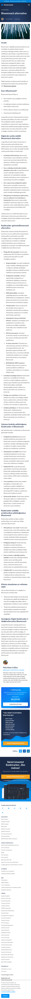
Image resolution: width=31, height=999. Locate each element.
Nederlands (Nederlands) (7, 910)
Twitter (20, 808)
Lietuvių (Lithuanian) (6, 944)
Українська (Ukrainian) (7, 957)
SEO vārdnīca (4, 855)
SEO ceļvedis (4, 857)
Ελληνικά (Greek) (5, 932)
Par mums (3, 971)
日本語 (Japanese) (6, 908)
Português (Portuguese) (7, 915)
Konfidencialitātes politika (8, 873)
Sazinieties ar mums (6, 969)
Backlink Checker (5, 829)
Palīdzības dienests (6, 890)
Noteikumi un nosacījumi (7, 871)
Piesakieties (4, 880)
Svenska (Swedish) (6, 918)
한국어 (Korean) (5, 959)
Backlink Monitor (5, 831)
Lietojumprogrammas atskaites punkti (11, 887)
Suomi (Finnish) (5, 937)
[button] (29, 4)
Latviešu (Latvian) (5, 947)
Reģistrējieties (5, 882)
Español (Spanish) (5, 901)
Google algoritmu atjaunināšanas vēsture (12, 864)
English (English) (5, 896)
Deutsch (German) (6, 898)
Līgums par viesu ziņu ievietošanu (9, 862)
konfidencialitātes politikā (8, 992)
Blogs (2, 852)
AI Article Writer (5, 836)
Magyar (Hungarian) (6, 940)
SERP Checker (5, 824)
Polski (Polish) (5, 913)
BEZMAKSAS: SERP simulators (9, 838)
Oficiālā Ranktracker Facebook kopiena (14, 808)
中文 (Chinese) (5, 923)
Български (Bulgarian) (7, 925)
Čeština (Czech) (5, 927)
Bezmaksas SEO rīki (6, 859)
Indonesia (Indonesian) (7, 942)
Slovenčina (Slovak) (6, 952)
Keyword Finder (5, 821)
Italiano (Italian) (5, 905)
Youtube (8, 808)
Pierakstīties (7, 780)
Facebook (2, 808)
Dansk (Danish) (5, 930)
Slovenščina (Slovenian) (7, 954)
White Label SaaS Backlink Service (10, 845)
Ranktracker (7, 5)
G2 (2, 812)
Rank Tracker (4, 819)
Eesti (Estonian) (5, 935)
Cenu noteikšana (5, 885)
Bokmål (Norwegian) (6, 962)
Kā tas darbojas (5, 847)
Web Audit (4, 826)
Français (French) (5, 903)
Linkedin (26, 808)
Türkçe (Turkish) (5, 920)
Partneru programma (6, 850)
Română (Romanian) (6, 949)
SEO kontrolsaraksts (6, 833)
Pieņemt (5, 995)
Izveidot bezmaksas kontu (15, 776)
